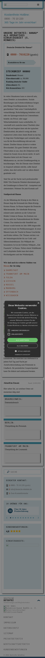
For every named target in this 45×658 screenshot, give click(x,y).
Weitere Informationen (30, 325)
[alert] (22, 329)
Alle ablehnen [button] (22, 346)
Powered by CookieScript (22, 354)
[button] (22, 329)
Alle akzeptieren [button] (22, 340)
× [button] (38, 303)
